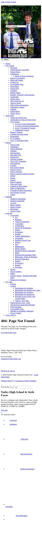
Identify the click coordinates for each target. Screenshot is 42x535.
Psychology (19, 263)
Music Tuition (15, 205)
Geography (19, 238)
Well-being (14, 209)
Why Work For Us (17, 101)
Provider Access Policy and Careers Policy (25, 298)
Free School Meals (17, 168)
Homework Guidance (18, 280)
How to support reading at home (22, 174)
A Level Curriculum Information (27, 126)
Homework (14, 157)
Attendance (14, 147)
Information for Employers (25, 294)
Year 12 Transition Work (19, 141)
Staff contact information (19, 105)
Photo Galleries (16, 182)
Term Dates (14, 86)
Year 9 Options (15, 272)
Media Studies (20, 249)
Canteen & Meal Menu (18, 186)
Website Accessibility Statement (22, 311)
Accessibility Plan (16, 84)
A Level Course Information (25, 124)
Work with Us (11, 315)
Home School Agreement (24, 76)
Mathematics (19, 247)
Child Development (22, 222)
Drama (17, 230)
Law (16, 244)
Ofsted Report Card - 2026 (20, 303)
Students (9, 197)
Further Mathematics (22, 236)
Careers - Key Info (22, 301)
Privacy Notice (15, 313)
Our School (10, 66)
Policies (13, 284)
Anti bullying (15, 163)
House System (15, 207)
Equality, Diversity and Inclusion (22, 95)
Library (13, 180)
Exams (12, 178)
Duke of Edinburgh (17, 188)
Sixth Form (10, 116)
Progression (14, 136)
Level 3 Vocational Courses (25, 128)
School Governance (17, 78)
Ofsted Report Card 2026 (19, 70)
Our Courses (15, 122)
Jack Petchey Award (17, 193)
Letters (12, 195)
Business (18, 220)
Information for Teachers (24, 292)
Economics (19, 232)
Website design (6, 381)
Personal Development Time (25, 255)
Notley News (15, 113)
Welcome (13, 68)
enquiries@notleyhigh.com (11, 359)
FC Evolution (15, 138)
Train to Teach (15, 103)
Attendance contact (17, 107)
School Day (14, 89)
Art (16, 217)
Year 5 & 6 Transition (18, 161)
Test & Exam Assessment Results (22, 305)
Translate (23, 28)
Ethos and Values (16, 80)
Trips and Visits (16, 184)
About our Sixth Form (18, 118)
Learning (9, 213)
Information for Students (24, 288)
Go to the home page (8, 333)
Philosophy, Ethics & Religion (26, 257)
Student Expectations (18, 199)
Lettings (13, 109)
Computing (19, 224)
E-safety (13, 165)
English (18, 234)
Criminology (19, 226)
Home (8, 64)
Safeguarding (15, 153)
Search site (5, 387)
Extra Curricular (16, 172)
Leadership (14, 97)
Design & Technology (23, 228)
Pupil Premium (15, 307)
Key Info (9, 282)
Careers (13, 286)
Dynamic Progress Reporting (21, 190)
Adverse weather (16, 159)
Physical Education (22, 259)
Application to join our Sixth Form (23, 120)
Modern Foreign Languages (25, 251)
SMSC (12, 274)
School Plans (15, 111)
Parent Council (15, 170)
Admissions (14, 74)
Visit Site (4, 410)
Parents (8, 143)
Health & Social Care (23, 240)
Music (17, 253)
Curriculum (14, 215)
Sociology (18, 267)
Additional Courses (22, 130)
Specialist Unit (15, 155)
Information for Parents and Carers (27, 290)
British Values (15, 93)
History (17, 242)
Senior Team (15, 99)
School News (15, 72)
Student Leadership (17, 201)
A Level (13, 203)
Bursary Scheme (16, 132)
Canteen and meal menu (19, 134)
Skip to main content (8, 2)
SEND (12, 176)
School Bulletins (16, 149)
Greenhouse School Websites (25, 381)
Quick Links (14, 145)
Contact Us (14, 82)
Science (18, 265)
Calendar (13, 91)
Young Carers (15, 211)
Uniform (13, 151)
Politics (17, 261)
